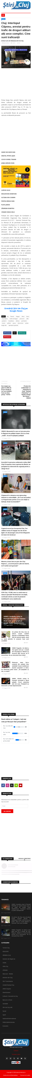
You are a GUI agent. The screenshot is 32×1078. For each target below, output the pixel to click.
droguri (18, 316)
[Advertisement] (16, 83)
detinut (17, 321)
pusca (14, 323)
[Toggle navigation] (3, 15)
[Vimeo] (17, 1058)
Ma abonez (7, 811)
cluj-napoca (5, 318)
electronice (20, 323)
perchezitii (24, 321)
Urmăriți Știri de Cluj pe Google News (16, 309)
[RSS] (25, 1058)
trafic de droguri (14, 318)
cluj (7, 316)
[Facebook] (7, 1058)
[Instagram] (10, 1058)
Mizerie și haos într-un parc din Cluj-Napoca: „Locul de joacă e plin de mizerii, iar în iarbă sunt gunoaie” (15, 564)
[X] (14, 1058)
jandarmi (4, 321)
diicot (23, 316)
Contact (16, 1050)
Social (3, 19)
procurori (22, 318)
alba (27, 318)
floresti (12, 316)
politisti (9, 323)
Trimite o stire (16, 1054)
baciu (27, 316)
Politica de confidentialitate (10, 1075)
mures (3, 323)
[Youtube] (21, 1058)
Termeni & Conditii (25, 1075)
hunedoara (11, 321)
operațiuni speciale (13, 325)
